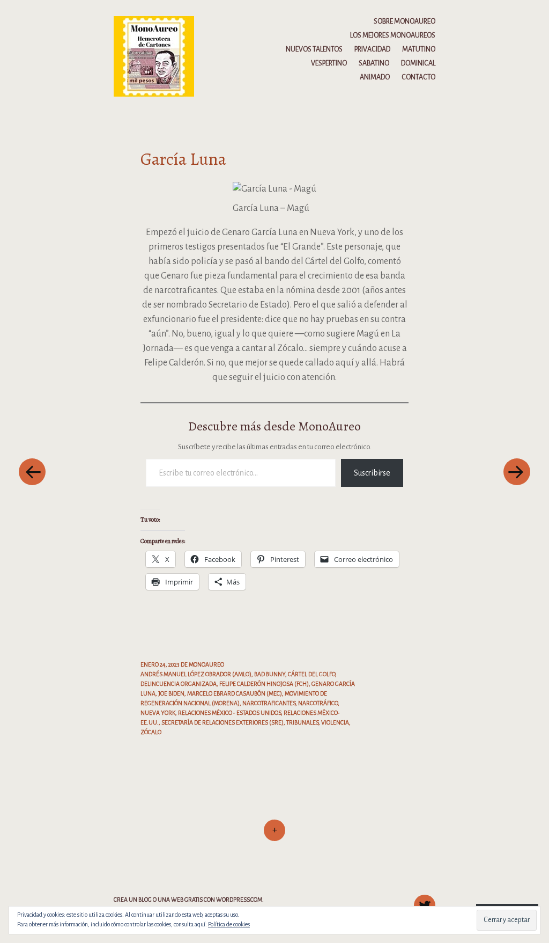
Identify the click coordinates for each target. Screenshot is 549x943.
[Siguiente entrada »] (517, 471)
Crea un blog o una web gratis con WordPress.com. (189, 899)
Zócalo (150, 732)
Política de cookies (229, 924)
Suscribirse (372, 473)
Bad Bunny (269, 674)
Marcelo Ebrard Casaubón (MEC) (234, 693)
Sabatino (374, 63)
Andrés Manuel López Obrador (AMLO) (195, 674)
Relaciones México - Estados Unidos (229, 713)
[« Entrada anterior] (32, 471)
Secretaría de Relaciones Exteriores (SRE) (222, 722)
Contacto (418, 77)
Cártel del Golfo (311, 674)
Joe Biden (171, 693)
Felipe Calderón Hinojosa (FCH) (264, 684)
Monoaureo (206, 664)
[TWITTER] (423, 899)
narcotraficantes (268, 703)
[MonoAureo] (159, 56)
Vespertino (329, 63)
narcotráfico (318, 703)
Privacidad (372, 49)
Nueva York (157, 713)
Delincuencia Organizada (178, 684)
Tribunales (302, 722)
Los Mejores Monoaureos (392, 35)
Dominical (418, 63)
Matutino (418, 49)
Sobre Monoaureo (404, 21)
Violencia (335, 722)
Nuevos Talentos (314, 49)
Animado (375, 77)
